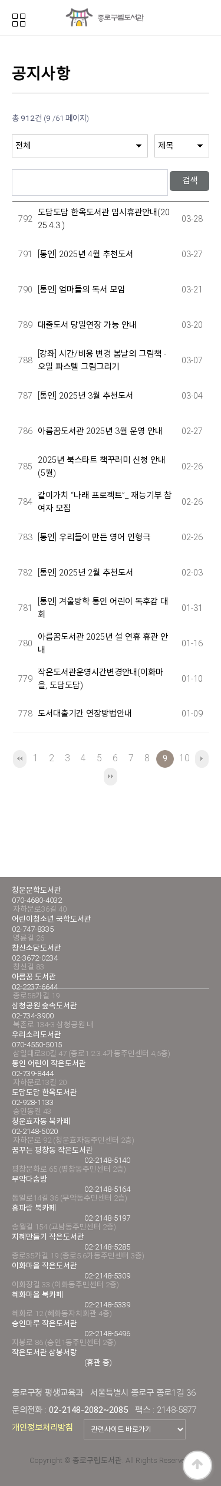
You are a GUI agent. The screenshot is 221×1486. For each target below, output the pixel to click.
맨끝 (110, 776)
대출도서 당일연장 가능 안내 (87, 325)
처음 (20, 759)
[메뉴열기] (19, 19)
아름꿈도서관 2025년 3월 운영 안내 (100, 431)
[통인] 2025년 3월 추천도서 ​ (87, 396)
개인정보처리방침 (42, 1427)
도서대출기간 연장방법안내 (85, 714)
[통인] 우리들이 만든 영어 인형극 (94, 537)
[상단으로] (197, 1465)
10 (184, 758)
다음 (202, 759)
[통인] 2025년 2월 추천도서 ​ (87, 573)
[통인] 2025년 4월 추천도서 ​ (87, 254)
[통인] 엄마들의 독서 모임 (81, 290)
